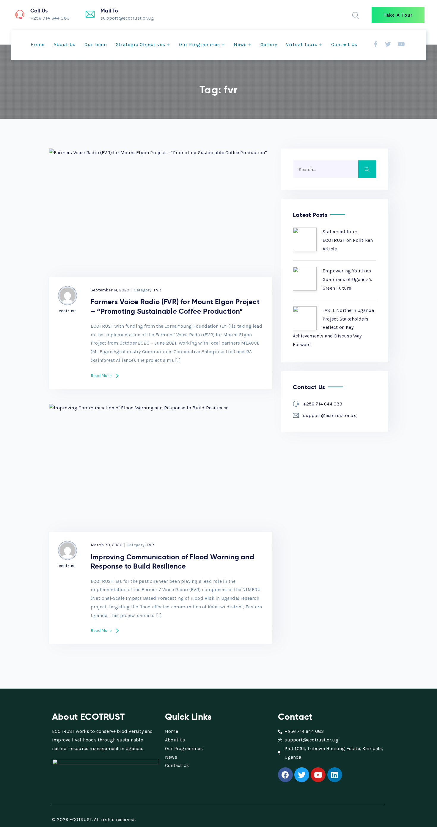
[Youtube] (318, 774)
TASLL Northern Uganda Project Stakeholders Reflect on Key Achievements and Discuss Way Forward (333, 327)
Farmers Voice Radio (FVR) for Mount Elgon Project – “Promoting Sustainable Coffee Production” (175, 306)
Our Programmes (199, 44)
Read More (101, 376)
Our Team (95, 44)
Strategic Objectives (140, 44)
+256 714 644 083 (322, 404)
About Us (65, 44)
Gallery (268, 44)
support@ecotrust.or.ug (329, 415)
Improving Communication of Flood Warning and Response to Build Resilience (172, 562)
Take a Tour (398, 15)
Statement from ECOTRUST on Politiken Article (348, 240)
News (240, 44)
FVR (157, 290)
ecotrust (67, 310)
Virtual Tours (301, 44)
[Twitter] (301, 774)
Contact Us (344, 44)
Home (38, 44)
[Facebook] (285, 774)
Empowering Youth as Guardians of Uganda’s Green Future (347, 279)
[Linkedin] (334, 774)
